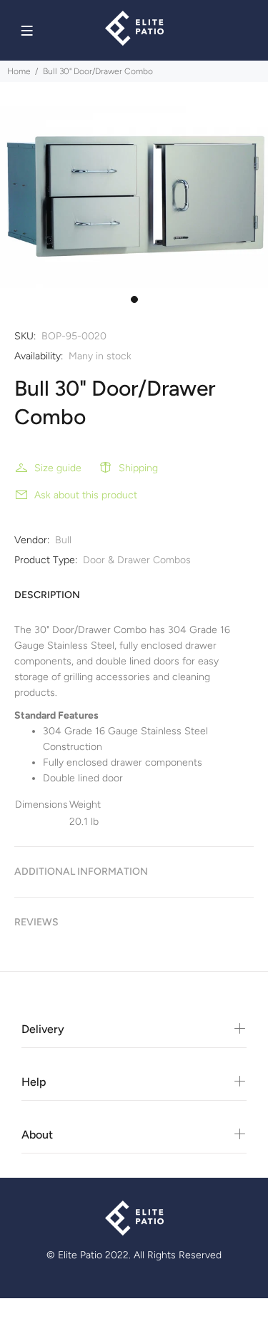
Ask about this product (85, 495)
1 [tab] (134, 299)
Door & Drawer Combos (137, 560)
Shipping (138, 468)
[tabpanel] (134, 197)
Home (19, 71)
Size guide (57, 468)
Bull (63, 540)
